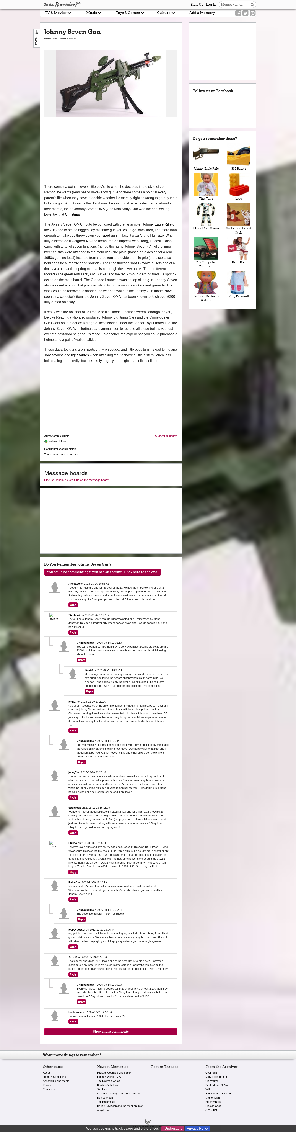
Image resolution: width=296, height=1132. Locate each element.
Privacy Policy (198, 1128)
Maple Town (212, 1097)
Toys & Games (128, 13)
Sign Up (196, 4)
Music (92, 13)
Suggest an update (166, 436)
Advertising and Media (56, 1081)
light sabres (80, 355)
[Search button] (252, 4)
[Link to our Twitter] (245, 13)
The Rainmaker (106, 1101)
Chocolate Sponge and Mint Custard (118, 1093)
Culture (164, 13)
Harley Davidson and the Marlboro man (120, 1105)
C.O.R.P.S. (211, 1110)
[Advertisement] (110, 151)
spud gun (109, 235)
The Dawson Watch (108, 1081)
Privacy (47, 1085)
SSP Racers (238, 168)
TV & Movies (56, 13)
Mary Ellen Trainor (216, 1076)
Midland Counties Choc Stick (114, 1072)
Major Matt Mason (206, 228)
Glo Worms (211, 1081)
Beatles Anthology (107, 1085)
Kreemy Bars (213, 1101)
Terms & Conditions (54, 1076)
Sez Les (102, 1089)
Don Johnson (105, 1097)
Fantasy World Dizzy (109, 1076)
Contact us (49, 1089)
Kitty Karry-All (239, 296)
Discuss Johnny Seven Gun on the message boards (77, 480)
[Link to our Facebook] (238, 13)
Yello (208, 1089)
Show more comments (111, 1032)
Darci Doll (239, 262)
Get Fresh (211, 1072)
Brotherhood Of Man (217, 1085)
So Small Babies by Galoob (206, 298)
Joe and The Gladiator (218, 1093)
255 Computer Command (206, 264)
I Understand (172, 1128)
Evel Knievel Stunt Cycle (238, 230)
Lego (238, 198)
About (46, 1072)
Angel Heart (104, 1110)
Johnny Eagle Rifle (157, 224)
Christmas (73, 214)
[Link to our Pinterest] (252, 13)
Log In (211, 4)
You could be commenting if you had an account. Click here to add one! (102, 572)
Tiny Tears (206, 198)
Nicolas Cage (213, 1105)
